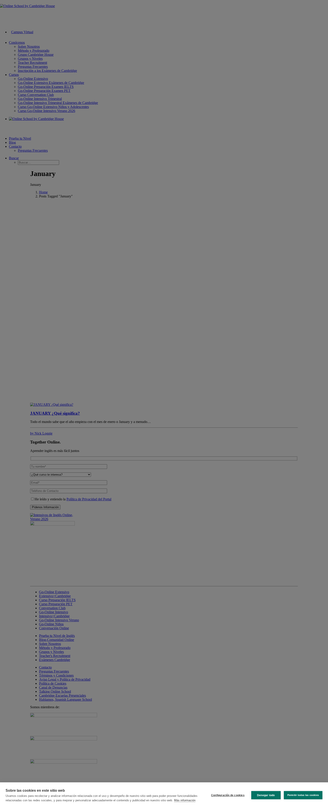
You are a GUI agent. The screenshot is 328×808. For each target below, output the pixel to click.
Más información (184, 800)
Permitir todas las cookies (303, 795)
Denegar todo (266, 795)
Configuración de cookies (228, 795)
